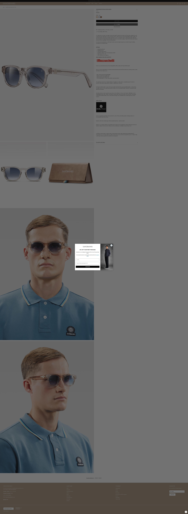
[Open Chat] (185, 511)
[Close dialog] (111, 245)
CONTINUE (87, 266)
